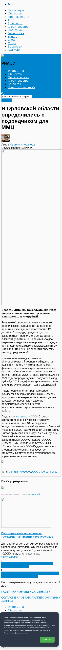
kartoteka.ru (23, 416)
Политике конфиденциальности (17, 633)
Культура (14, 49)
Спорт (12, 43)
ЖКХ (11, 20)
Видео (12, 36)
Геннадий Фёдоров (19, 471)
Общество (15, 13)
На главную (16, 10)
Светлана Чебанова (22, 144)
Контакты (14, 84)
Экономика (16, 33)
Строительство (18, 26)
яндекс (53, 471)
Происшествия (18, 16)
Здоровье (15, 46)
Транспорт (15, 23)
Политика (15, 30)
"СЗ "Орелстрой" (34, 494)
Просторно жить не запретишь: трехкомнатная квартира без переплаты (27, 535)
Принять (47, 639)
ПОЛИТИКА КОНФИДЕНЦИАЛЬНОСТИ (25, 591)
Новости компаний (21, 87)
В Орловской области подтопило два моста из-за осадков (27, 565)
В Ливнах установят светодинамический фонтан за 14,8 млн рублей (30, 575)
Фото (11, 40)
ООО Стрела (40, 471)
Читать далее (9, 556)
